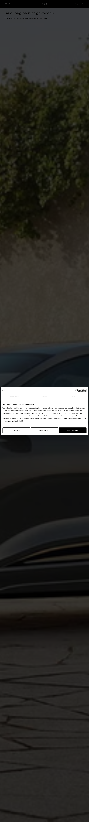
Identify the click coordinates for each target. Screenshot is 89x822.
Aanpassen (43, 430)
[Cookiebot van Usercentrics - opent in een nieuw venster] (77, 390)
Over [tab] (73, 397)
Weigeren (16, 430)
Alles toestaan (72, 430)
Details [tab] (44, 397)
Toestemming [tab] (15, 397)
